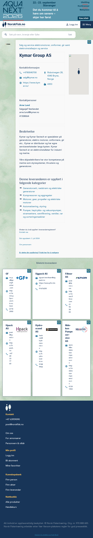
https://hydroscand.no (41, 356)
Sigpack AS (41, 273)
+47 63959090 (13, 419)
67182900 (11, 310)
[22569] (89, 42)
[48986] (88, 322)
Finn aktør (11, 484)
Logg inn (10, 455)
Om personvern (25, 245)
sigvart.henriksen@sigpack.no (47, 279)
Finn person (11, 479)
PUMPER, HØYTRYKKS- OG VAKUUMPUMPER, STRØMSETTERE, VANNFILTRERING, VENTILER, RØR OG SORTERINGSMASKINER (43, 213)
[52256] (59, 322)
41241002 (71, 387)
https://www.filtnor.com (71, 296)
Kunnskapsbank (13, 474)
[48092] (88, 271)
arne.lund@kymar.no (29, 112)
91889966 (41, 365)
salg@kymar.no (30, 77)
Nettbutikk (11, 497)
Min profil (11, 450)
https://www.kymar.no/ (31, 84)
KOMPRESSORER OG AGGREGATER (37, 195)
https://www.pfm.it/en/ (47, 284)
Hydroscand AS (39, 328)
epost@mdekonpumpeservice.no (71, 354)
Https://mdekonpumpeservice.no (71, 375)
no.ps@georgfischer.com (11, 283)
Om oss (9, 433)
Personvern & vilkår (15, 443)
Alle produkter (13, 502)
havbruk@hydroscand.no (41, 341)
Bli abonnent (12, 460)
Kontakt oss (23, 232)
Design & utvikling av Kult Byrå (46, 535)
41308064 (24, 116)
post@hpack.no (11, 336)
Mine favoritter (13, 465)
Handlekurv (11, 507)
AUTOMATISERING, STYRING (34, 206)
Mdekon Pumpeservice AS (69, 333)
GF (7, 273)
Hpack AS (9, 327)
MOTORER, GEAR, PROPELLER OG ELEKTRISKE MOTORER (41, 201)
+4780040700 (30, 72)
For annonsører (13, 438)
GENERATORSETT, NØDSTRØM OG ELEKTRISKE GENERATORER (42, 190)
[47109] (59, 271)
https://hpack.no (11, 347)
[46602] (29, 271)
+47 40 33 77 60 (10, 358)
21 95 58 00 (70, 308)
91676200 (43, 289)
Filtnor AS (68, 275)
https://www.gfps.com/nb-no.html (11, 298)
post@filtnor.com (71, 284)
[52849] (29, 322)
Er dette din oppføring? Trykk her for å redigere (39, 253)
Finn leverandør (13, 489)
